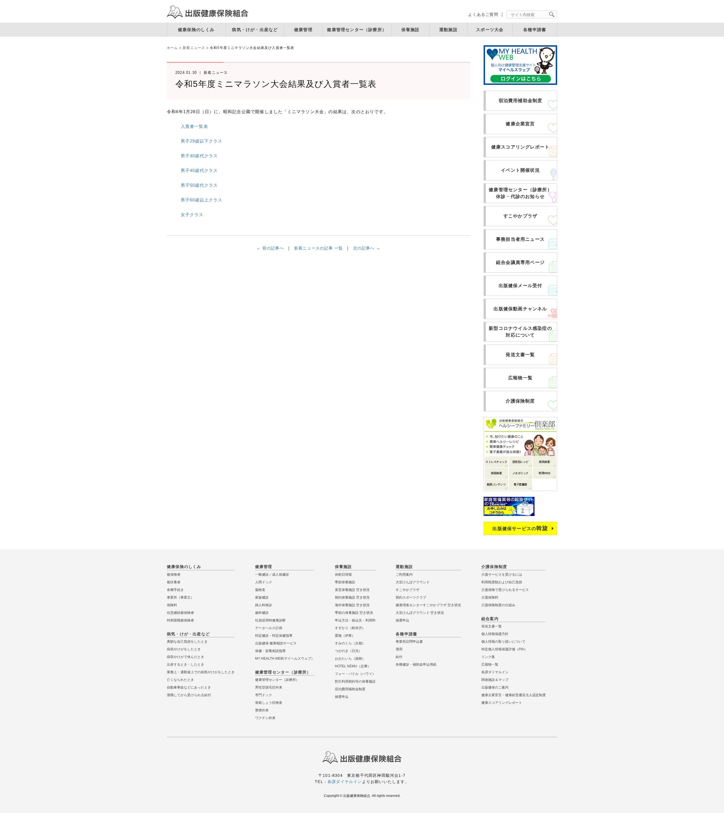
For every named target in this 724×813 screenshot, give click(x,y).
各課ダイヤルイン (494, 672)
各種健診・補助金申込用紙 (416, 664)
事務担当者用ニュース (520, 239)
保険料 (172, 605)
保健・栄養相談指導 (270, 651)
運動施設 (448, 29)
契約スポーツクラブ (411, 597)
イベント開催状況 (520, 170)
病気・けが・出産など (255, 29)
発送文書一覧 (520, 354)
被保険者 (173, 575)
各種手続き (175, 590)
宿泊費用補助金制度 (520, 100)
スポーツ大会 (489, 29)
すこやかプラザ (520, 216)
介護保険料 (489, 597)
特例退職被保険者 (180, 620)
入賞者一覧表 (194, 126)
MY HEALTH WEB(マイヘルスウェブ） (284, 659)
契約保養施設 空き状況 (352, 597)
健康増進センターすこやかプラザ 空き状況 (428, 605)
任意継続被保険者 (180, 613)
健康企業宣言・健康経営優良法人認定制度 (513, 695)
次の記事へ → (366, 248)
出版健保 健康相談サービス (276, 643)
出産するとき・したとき (185, 664)
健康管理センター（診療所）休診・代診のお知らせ (520, 193)
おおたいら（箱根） (350, 659)
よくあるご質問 (483, 14)
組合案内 (490, 618)
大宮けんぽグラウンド (413, 582)
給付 (399, 657)
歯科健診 (262, 613)
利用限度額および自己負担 (501, 582)
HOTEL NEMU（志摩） (353, 666)
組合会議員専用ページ (520, 262)
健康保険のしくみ (196, 29)
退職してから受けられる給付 (189, 695)
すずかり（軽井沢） (350, 628)
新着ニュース (194, 48)
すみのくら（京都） (350, 643)
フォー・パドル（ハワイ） (355, 674)
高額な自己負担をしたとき (187, 642)
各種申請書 (534, 29)
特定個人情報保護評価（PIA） (504, 649)
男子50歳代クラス (199, 185)
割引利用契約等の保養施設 (355, 681)
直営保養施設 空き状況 (352, 590)
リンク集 (488, 657)
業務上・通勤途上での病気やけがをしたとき (201, 672)
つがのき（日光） (348, 651)
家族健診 (262, 597)
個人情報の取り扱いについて (503, 642)
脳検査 (260, 590)
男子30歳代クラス (199, 155)
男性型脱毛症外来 (268, 687)
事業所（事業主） (180, 597)
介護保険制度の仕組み (498, 605)
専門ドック (263, 695)
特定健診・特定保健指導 (273, 636)
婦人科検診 (263, 605)
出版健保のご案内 (494, 687)
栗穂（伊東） (345, 636)
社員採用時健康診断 (270, 620)
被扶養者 (173, 582)
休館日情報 (343, 575)
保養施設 (410, 29)
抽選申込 (341, 697)
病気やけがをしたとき (184, 649)
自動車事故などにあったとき (189, 687)
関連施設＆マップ (494, 680)
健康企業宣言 (520, 123)
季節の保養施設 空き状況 (354, 613)
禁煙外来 (262, 710)
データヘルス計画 (268, 628)
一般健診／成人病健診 (272, 575)
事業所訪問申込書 (409, 642)
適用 (399, 649)
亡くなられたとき (180, 680)
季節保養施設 (345, 582)
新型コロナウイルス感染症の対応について (520, 331)
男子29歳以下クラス (202, 141)
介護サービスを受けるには (501, 575)
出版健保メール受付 (520, 285)
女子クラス (192, 214)
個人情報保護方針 (494, 634)
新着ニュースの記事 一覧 (318, 248)
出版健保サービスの (520, 528)
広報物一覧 (520, 377)
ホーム (172, 48)
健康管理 (303, 29)
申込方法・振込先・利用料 (355, 620)
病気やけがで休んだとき (185, 657)
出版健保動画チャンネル (520, 308)
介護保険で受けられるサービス (505, 590)
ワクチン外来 (265, 718)
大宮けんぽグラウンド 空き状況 (420, 613)
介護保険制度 (520, 401)
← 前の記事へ (270, 248)
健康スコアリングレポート (520, 147)
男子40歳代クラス (199, 170)
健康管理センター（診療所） (357, 29)
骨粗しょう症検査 (268, 703)
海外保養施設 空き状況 (352, 605)
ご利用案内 (404, 575)
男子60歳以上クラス (202, 199)
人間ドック (263, 582)
